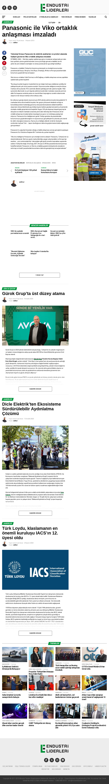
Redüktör (45, 769)
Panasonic (47, 163)
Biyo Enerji (88, 766)
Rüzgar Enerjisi (51, 766)
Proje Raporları (30, 17)
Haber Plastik (100, 766)
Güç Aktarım (8, 766)
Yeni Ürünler (66, 17)
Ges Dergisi (56, 769)
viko (54, 163)
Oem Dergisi (64, 766)
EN (59, 22)
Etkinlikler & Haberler (48, 17)
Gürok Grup (38, 359)
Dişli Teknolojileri (22, 766)
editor (15, 42)
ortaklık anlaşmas (34, 163)
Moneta (66, 769)
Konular (16, 17)
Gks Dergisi (76, 766)
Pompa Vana (37, 766)
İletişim (52, 22)
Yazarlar (92, 17)
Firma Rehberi (80, 17)
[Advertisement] (39, 207)
